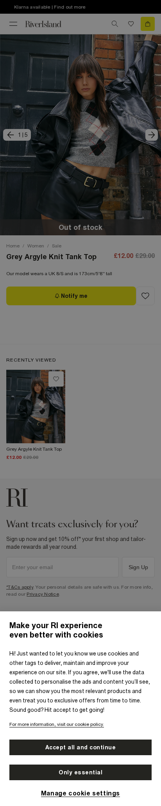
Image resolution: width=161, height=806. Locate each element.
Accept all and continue (80, 747)
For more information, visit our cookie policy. (56, 724)
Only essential (80, 772)
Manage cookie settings (80, 793)
